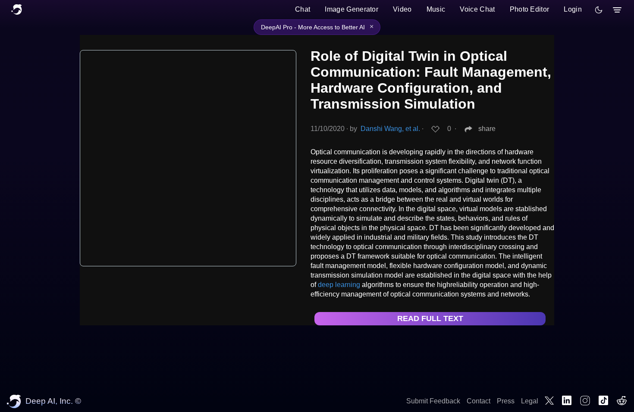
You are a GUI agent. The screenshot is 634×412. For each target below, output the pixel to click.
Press (506, 401)
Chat (302, 9)
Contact (478, 401)
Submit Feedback (433, 401)
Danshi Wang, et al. (390, 128)
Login (573, 9)
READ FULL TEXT (430, 318)
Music (436, 9)
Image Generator (351, 9)
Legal (529, 401)
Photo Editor (529, 9)
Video (402, 9)
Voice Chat (477, 9)
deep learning (339, 284)
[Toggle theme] (599, 10)
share (487, 128)
